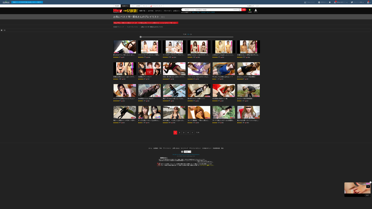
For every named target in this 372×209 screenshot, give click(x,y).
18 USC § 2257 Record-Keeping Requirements (186, 154)
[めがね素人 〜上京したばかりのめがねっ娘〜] (174, 112)
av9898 (138, 6)
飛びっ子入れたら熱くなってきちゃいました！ (177, 98)
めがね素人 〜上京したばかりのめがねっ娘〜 (177, 120)
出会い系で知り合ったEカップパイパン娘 (175, 77)
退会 (222, 148)
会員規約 (155, 148)
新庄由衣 (203, 12)
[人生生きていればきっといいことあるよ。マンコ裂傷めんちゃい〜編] (223, 46)
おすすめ (150, 11)
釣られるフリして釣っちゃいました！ (124, 55)
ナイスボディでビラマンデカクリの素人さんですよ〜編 (180, 55)
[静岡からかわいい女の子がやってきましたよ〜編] (199, 46)
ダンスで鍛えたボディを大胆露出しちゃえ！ (226, 120)
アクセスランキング (157, 6)
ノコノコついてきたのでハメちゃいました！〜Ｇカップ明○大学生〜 (209, 77)
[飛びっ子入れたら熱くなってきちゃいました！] (174, 90)
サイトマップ (184, 148)
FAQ (160, 148)
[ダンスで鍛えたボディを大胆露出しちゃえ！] (223, 112)
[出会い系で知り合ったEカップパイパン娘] (174, 68)
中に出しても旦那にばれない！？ (222, 77)
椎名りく (194, 12)
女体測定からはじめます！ (146, 98)
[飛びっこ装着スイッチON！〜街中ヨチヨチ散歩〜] (124, 112)
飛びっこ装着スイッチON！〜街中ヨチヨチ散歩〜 (128, 120)
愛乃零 (213, 12)
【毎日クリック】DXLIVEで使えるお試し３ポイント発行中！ (27, 2)
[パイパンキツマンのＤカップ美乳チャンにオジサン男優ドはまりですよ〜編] (149, 46)
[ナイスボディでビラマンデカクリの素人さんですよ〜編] (174, 46)
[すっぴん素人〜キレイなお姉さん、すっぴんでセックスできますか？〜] (149, 112)
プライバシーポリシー (195, 148)
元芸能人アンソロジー (145, 77)
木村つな (208, 12)
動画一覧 (142, 11)
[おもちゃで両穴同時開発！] (248, 90)
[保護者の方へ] (186, 162)
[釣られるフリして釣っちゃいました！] (124, 46)
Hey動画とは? (250, 6)
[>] (192, 132)
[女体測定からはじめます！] (149, 90)
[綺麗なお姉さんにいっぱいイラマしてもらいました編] (124, 68)
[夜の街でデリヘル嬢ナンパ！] (199, 90)
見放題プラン (125, 6)
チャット (145, 6)
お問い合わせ (176, 148)
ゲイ (133, 6)
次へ (188, 34)
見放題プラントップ (118, 27)
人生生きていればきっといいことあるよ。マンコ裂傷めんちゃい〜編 (233, 55)
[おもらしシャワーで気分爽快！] (248, 68)
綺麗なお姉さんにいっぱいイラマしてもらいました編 (129, 77)
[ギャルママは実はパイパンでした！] (124, 90)
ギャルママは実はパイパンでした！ (124, 98)
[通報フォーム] (186, 166)
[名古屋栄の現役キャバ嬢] (223, 90)
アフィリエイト (167, 148)
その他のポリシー (206, 148)
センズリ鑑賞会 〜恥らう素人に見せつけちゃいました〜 (205, 120)
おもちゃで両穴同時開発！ (245, 98)
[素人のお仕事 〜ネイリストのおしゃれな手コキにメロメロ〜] (248, 112)
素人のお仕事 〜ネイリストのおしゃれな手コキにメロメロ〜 (255, 120)
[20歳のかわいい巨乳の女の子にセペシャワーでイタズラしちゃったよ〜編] (248, 46)
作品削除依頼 (216, 148)
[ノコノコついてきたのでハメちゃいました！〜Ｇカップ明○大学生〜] (199, 68)
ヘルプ (257, 6)
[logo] (130, 10)
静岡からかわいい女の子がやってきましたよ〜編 (202, 55)
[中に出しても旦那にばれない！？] (223, 68)
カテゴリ (158, 11)
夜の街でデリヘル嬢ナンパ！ (196, 98)
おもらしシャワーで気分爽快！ (246, 77)
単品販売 (117, 6)
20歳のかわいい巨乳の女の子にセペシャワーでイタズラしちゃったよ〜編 (259, 55)
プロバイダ (167, 11)
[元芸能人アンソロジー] (149, 68)
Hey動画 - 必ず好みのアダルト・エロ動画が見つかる (117, 11)
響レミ (199, 12)
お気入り (176, 11)
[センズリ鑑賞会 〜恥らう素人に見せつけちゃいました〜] (199, 112)
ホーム (150, 148)
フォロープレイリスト (133, 27)
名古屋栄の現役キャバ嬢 (219, 98)
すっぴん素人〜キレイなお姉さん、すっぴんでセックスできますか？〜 (160, 120)
